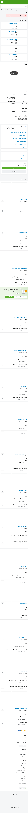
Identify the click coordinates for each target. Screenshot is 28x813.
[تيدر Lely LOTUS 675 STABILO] (14, 308)
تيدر (14, 91)
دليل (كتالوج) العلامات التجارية (19, 772)
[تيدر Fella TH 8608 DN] (14, 517)
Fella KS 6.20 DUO (12, 31)
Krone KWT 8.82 (23, 637)
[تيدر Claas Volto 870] (14, 223)
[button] (2, 2)
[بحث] (2, 6)
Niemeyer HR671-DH (19, 268)
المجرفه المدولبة (22, 135)
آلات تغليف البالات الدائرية (20, 150)
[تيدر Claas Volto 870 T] (14, 481)
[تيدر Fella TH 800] (14, 190)
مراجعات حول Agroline (21, 770)
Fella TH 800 (24, 199)
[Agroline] (19, 2)
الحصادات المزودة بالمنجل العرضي (18, 158)
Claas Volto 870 (23, 232)
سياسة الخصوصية (22, 765)
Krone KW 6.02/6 (22, 419)
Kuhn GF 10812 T (22, 672)
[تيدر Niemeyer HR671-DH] (14, 259)
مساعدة (24, 740)
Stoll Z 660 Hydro (13, 23)
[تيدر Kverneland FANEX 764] (14, 444)
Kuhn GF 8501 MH (22, 386)
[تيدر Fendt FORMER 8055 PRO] (14, 341)
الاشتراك (8, 296)
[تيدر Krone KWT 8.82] (14, 628)
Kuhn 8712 (24, 566)
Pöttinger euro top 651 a (21, 708)
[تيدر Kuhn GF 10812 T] (14, 662)
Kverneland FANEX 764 (21, 454)
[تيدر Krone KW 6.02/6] (14, 410)
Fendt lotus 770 (23, 603)
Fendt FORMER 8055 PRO (20, 350)
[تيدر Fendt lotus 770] (14, 593)
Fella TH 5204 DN (13, 47)
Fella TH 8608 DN (22, 526)
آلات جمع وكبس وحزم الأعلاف (19, 138)
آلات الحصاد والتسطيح (21, 155)
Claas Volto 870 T (22, 490)
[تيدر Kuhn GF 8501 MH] (14, 377)
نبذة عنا (24, 737)
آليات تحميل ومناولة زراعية (20, 144)
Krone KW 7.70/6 (13, 54)
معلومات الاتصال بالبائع (21, 742)
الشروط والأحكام (22, 763)
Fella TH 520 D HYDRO (11, 39)
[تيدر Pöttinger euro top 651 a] (14, 699)
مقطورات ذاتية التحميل (21, 141)
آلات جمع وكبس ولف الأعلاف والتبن (18, 132)
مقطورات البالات (22, 147)
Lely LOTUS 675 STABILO (20, 317)
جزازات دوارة (23, 152)
